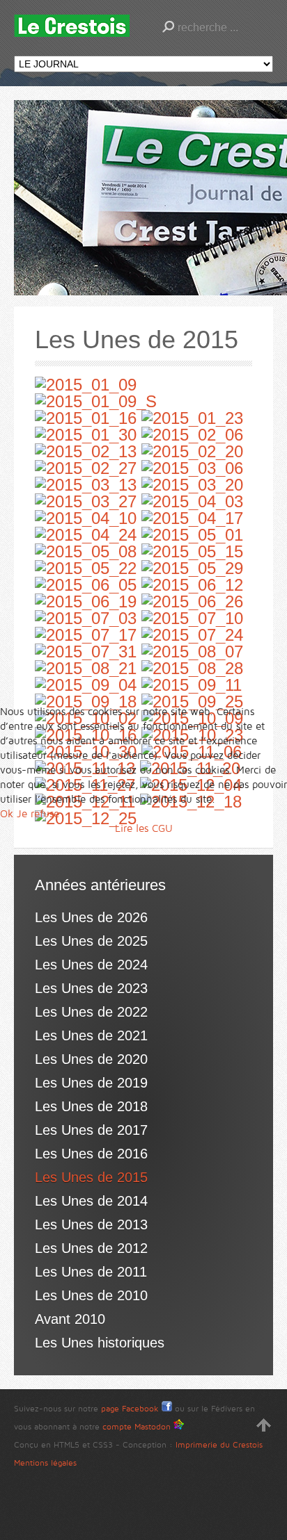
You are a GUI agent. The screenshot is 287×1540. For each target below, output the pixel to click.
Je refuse (38, 813)
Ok (6, 813)
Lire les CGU (144, 828)
